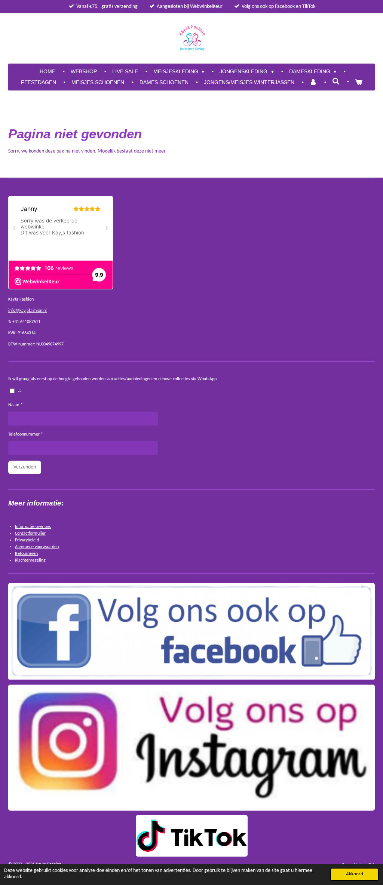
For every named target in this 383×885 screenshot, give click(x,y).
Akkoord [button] (354, 874)
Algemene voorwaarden (37, 547)
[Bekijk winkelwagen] (359, 82)
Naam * (15, 405)
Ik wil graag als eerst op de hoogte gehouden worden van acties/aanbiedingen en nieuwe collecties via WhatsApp (112, 379)
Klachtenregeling (30, 560)
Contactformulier (30, 533)
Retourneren (26, 553)
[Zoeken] (336, 81)
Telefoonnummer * (25, 434)
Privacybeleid (27, 540)
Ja (20, 390)
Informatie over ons (33, 527)
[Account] (313, 82)
